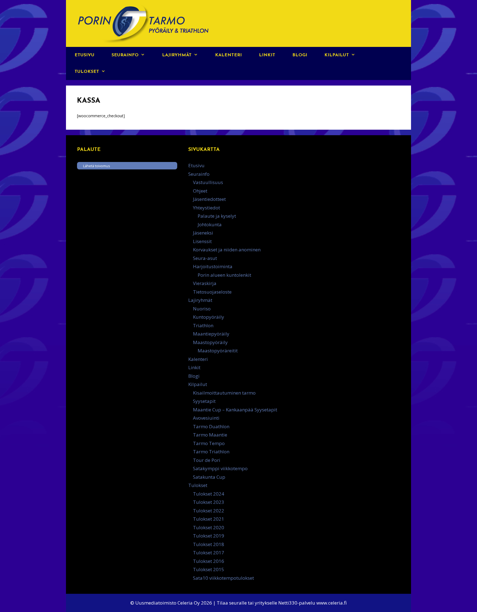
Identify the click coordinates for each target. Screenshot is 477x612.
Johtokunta (210, 224)
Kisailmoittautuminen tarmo (224, 393)
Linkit (267, 55)
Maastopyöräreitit (218, 350)
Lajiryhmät (177, 55)
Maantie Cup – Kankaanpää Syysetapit (235, 409)
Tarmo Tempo (209, 443)
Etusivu (84, 55)
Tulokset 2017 (208, 552)
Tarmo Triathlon (211, 451)
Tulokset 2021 (208, 519)
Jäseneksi (203, 233)
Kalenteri (228, 55)
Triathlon (203, 325)
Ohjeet (200, 191)
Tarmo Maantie (210, 435)
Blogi (299, 55)
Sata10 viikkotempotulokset (223, 578)
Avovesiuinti (206, 418)
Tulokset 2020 (208, 527)
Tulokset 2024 (208, 494)
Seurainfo (125, 55)
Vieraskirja (204, 283)
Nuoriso (202, 308)
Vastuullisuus (208, 182)
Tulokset (87, 72)
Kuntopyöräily (208, 317)
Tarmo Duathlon (211, 426)
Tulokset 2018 (208, 544)
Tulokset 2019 (208, 536)
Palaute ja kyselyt (217, 216)
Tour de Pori (206, 460)
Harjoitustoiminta (212, 266)
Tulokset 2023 (208, 502)
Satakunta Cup (209, 477)
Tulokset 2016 (208, 561)
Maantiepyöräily (211, 334)
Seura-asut (205, 258)
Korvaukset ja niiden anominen (227, 249)
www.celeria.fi (331, 603)
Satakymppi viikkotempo (220, 468)
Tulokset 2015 (208, 569)
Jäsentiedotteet (209, 199)
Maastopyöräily (210, 342)
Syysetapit (204, 401)
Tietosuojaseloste (212, 292)
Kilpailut (336, 55)
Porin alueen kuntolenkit (224, 275)
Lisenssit (202, 241)
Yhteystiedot (206, 207)
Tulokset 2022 (208, 510)
